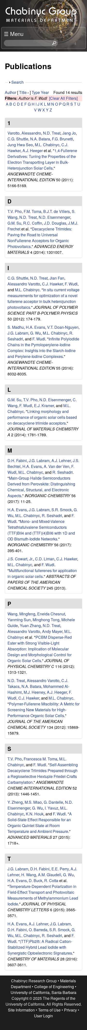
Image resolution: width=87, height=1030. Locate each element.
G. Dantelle (53, 802)
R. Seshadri (62, 472)
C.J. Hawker (52, 284)
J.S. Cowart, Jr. (20, 559)
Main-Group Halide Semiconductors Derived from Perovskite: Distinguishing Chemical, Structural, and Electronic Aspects (41, 486)
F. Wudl (71, 284)
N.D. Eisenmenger (54, 217)
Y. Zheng (15, 802)
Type (36, 92)
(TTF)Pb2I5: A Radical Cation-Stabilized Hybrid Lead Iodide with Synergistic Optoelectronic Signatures (39, 947)
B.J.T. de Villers (56, 211)
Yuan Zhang (30, 625)
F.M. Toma (32, 211)
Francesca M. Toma (40, 759)
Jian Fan (57, 278)
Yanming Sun (19, 619)
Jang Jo (69, 133)
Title (23, 92)
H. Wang (28, 874)
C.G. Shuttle (17, 139)
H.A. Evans (35, 327)
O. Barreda (38, 929)
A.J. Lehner (61, 460)
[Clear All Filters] (63, 98)
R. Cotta (51, 880)
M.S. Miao (33, 802)
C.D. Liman (44, 559)
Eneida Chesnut (51, 614)
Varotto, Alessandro (24, 133)
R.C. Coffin (32, 223)
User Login (43, 1016)
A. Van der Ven (56, 466)
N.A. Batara (40, 139)
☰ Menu (13, 33)
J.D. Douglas (55, 223)
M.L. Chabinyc (47, 144)
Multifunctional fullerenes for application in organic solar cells (42, 573)
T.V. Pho (14, 211)
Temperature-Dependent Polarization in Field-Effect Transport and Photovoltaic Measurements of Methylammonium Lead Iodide (42, 895)
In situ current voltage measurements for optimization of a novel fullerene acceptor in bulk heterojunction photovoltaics (43, 298)
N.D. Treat (51, 133)
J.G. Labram (17, 333)
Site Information (21, 1010)
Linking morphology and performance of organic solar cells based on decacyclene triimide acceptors (42, 417)
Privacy (70, 1010)
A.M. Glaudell (49, 874)
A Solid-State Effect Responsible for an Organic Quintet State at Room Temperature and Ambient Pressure (39, 822)
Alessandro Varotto (23, 284)
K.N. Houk (35, 814)
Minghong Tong (46, 619)
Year (45, 92)
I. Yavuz (51, 808)
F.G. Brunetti (62, 139)
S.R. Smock (61, 509)
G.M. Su (14, 223)
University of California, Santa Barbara (43, 992)
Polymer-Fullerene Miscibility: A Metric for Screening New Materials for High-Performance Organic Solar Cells (43, 709)
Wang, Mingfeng (21, 614)
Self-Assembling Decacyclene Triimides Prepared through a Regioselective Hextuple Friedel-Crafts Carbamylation (42, 773)
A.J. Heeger (32, 150)
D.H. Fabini (17, 460)
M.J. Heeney (34, 692)
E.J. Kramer (44, 405)
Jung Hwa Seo (20, 144)
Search (17, 82)
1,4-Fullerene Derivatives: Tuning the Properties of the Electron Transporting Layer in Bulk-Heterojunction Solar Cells (42, 159)
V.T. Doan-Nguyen (63, 327)
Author (10, 92)
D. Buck (35, 880)
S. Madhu (15, 327)
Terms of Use (49, 1010)
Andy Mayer (52, 631)
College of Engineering (54, 986)
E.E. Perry (60, 869)
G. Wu (35, 333)
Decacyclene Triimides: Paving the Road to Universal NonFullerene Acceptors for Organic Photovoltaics (39, 237)
